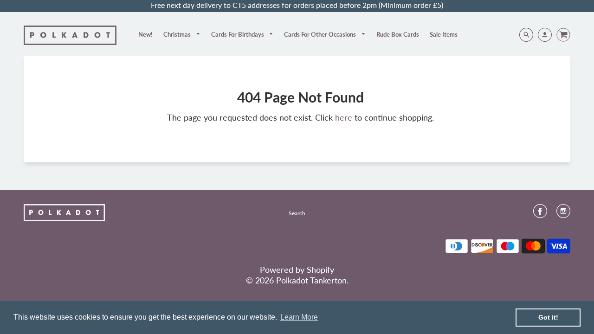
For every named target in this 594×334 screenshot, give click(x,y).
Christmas (177, 34)
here (343, 117)
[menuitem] (145, 34)
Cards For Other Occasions (320, 34)
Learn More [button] (299, 317)
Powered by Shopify (297, 269)
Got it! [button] (548, 317)
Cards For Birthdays (238, 34)
